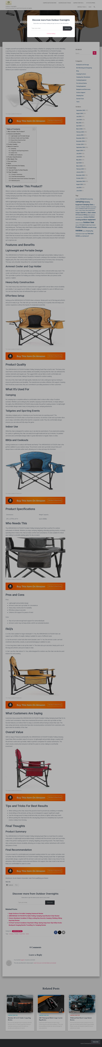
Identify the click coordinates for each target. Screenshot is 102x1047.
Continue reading (51, 33)
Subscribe (67, 28)
